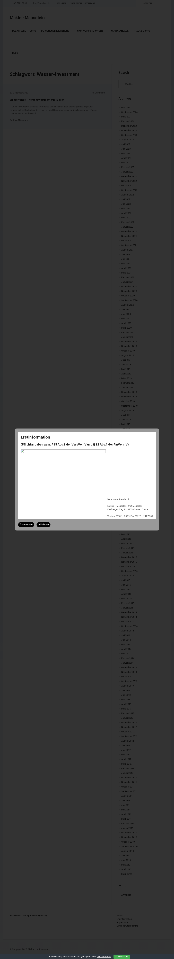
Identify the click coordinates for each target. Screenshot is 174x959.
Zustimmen (26, 524)
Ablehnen (43, 524)
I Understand (122, 956)
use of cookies (104, 956)
